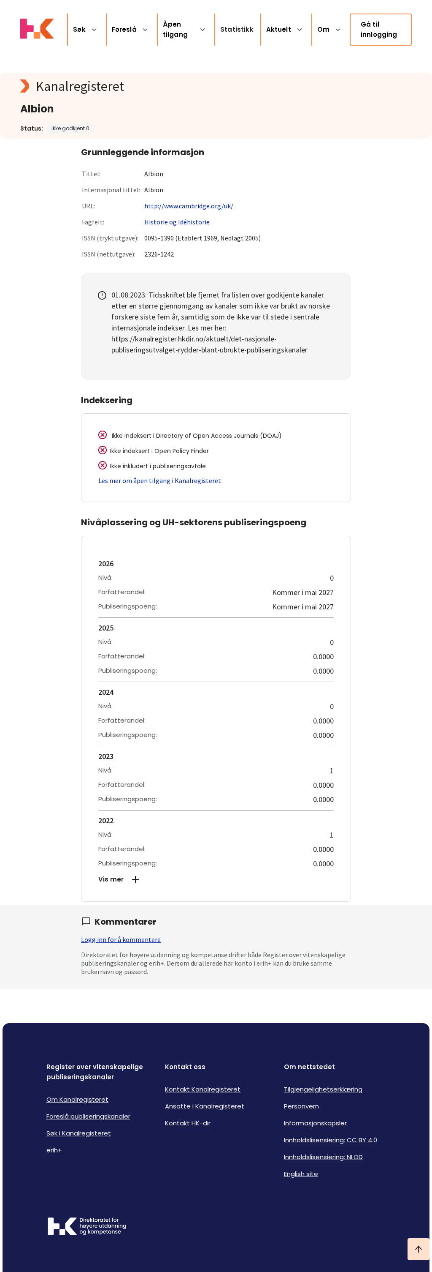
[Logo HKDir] (86, 1227)
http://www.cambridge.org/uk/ (188, 206)
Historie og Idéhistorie (177, 222)
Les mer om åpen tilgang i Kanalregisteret (159, 480)
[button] (216, 879)
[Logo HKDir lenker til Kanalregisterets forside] (37, 30)
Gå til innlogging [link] (379, 29)
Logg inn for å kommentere (121, 939)
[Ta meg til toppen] (418, 1249)
